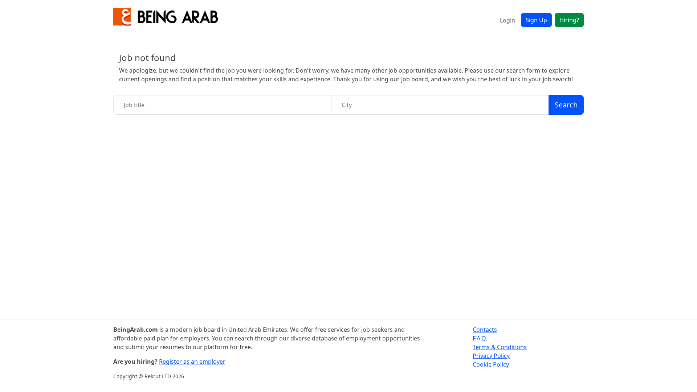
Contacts (485, 330)
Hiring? (569, 20)
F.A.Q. (480, 338)
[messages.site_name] (166, 17)
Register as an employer (192, 362)
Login (507, 20)
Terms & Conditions (500, 347)
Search (566, 105)
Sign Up (536, 20)
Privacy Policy (491, 356)
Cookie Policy (491, 364)
